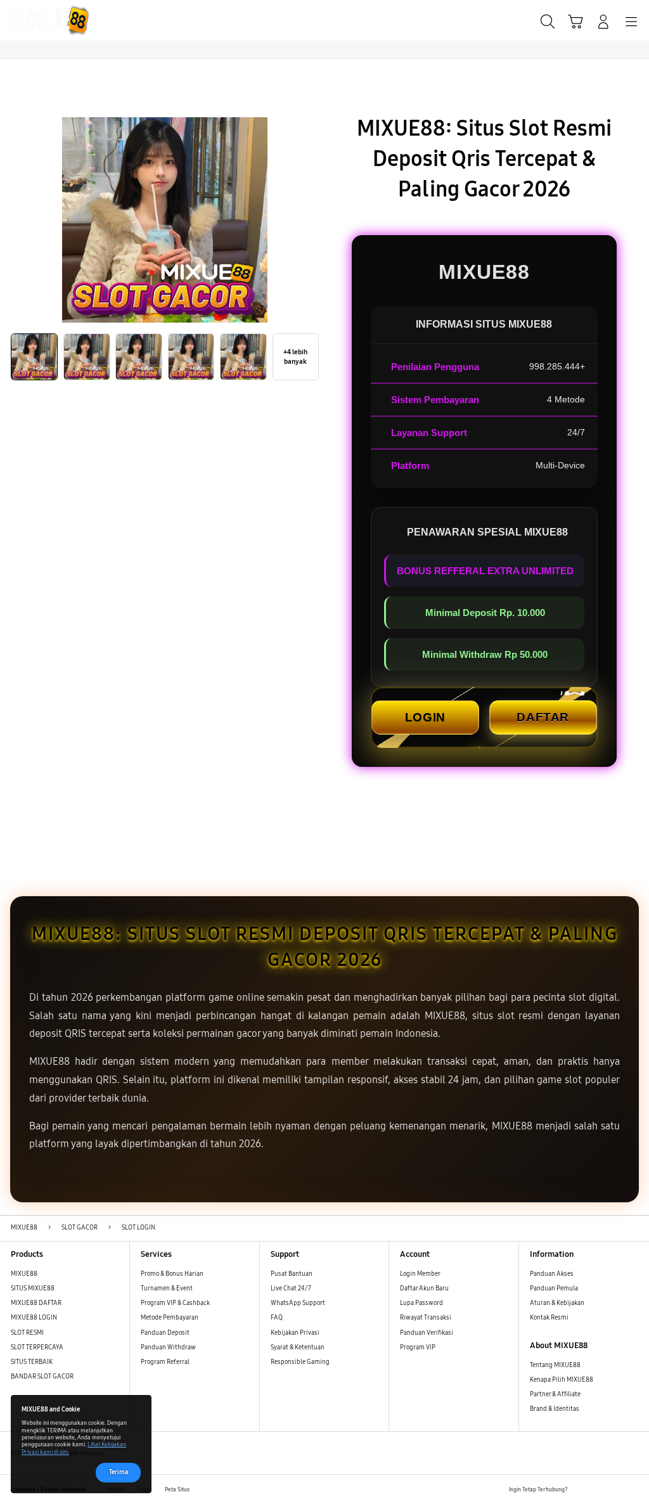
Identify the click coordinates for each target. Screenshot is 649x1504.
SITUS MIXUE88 (33, 1288)
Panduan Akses (552, 1274)
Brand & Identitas (554, 1409)
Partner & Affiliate (555, 1394)
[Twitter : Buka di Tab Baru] (597, 1489)
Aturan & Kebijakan (557, 1303)
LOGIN (425, 717)
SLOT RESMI (27, 1333)
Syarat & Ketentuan (297, 1347)
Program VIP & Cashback (175, 1303)
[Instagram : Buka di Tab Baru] (615, 1489)
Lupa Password (421, 1303)
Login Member (420, 1274)
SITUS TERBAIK (32, 1362)
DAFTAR (543, 717)
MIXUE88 (24, 1274)
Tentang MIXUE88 (555, 1365)
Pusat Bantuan (291, 1274)
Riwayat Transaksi (425, 1317)
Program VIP (417, 1347)
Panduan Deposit (165, 1333)
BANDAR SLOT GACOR (42, 1376)
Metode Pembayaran (169, 1317)
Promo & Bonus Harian (172, 1274)
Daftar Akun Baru (424, 1288)
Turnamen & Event (167, 1288)
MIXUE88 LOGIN (34, 1317)
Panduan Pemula (554, 1288)
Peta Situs (177, 1489)
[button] (575, 21)
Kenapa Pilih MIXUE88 (561, 1380)
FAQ (277, 1317)
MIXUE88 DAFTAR (36, 1303)
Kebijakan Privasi (295, 1333)
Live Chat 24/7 (291, 1288)
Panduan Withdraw (168, 1347)
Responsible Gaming (300, 1362)
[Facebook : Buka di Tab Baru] (580, 1489)
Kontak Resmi (549, 1317)
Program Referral (165, 1362)
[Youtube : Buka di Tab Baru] (632, 1489)
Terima (118, 1472)
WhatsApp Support (298, 1303)
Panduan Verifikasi (426, 1333)
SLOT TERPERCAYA (37, 1347)
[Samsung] (38, 20)
